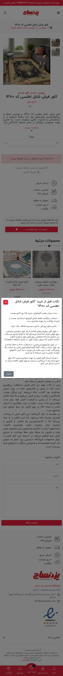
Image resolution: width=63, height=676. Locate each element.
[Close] (5, 302)
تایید (8, 373)
